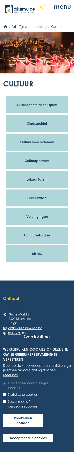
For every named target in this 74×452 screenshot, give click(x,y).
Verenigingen (37, 217)
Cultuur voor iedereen (37, 142)
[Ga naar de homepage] (20, 9)
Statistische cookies (22, 394)
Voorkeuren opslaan (23, 420)
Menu (62, 6)
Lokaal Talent (37, 179)
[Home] (5, 26)
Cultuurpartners (37, 161)
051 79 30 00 (16, 333)
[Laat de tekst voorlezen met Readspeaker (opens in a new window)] (42, 7)
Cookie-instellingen (37, 336)
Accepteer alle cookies (28, 438)
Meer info (10, 375)
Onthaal (11, 298)
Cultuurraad (37, 198)
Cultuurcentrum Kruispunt (37, 105)
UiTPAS (37, 254)
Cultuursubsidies (37, 235)
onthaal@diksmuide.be (25, 328)
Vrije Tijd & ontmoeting (29, 27)
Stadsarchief (37, 123)
